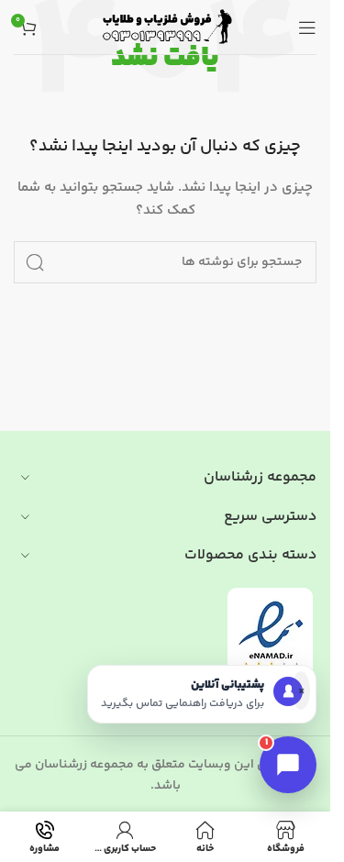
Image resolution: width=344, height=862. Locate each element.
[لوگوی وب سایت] (165, 27)
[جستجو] (35, 262)
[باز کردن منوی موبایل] (307, 27)
